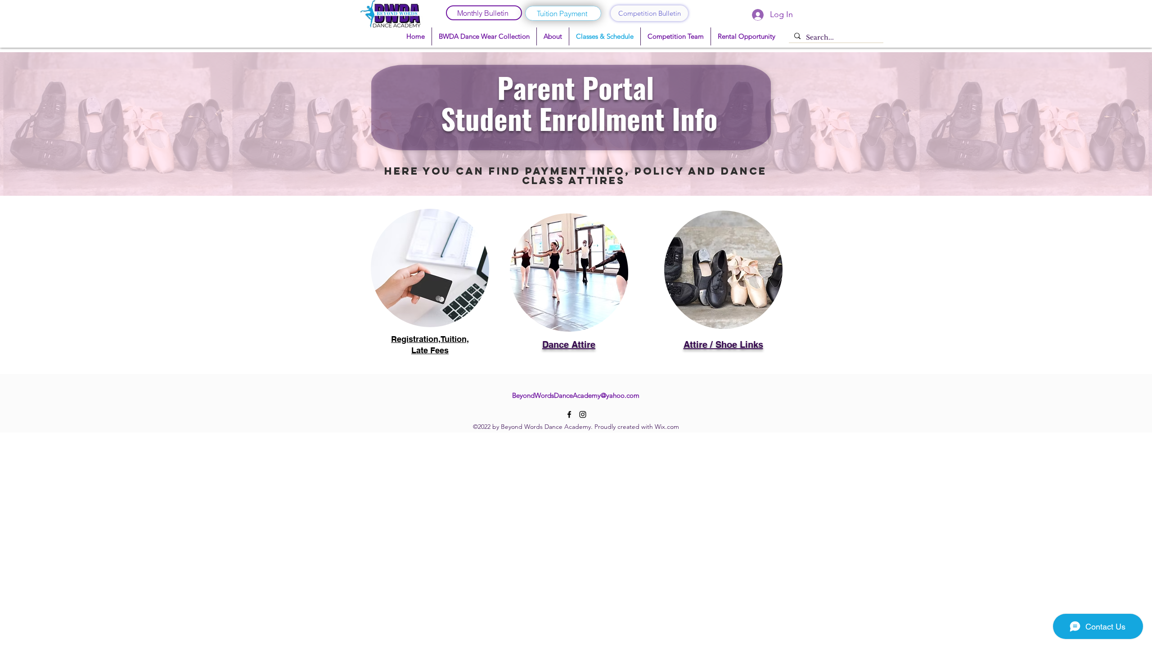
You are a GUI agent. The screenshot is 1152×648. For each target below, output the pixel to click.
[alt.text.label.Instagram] (582, 414)
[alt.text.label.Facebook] (569, 414)
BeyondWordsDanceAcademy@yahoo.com (575, 395)
